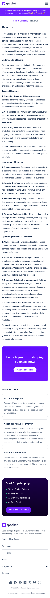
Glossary (24, 21)
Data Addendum (38, 593)
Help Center (14, 539)
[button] (46, 4)
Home (14, 21)
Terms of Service (11, 593)
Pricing (4, 539)
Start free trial (25, 370)
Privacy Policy (25, 593)
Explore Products (35, 13)
